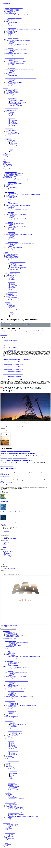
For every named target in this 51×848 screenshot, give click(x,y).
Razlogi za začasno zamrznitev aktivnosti (16, 63)
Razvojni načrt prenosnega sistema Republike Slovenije (10, 511)
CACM (11, 149)
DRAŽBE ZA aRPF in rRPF (16, 105)
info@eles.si (6, 531)
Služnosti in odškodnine (10, 25)
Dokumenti (7, 135)
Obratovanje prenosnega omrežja (11, 89)
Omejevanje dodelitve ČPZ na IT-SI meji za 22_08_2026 (13, 374)
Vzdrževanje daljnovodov (13, 38)
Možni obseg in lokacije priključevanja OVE (7, 556)
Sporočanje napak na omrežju (11, 31)
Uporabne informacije (7, 157)
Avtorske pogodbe (14, 810)
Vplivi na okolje (11, 64)
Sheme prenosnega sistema (13, 15)
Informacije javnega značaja (10, 806)
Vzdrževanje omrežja (9, 30)
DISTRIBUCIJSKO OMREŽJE (9, 11)
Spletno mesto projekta (7, 572)
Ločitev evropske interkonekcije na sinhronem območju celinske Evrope (18, 453)
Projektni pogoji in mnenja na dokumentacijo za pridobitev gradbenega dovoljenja (24, 29)
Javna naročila (8, 840)
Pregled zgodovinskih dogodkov (11, 805)
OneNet (4, 547)
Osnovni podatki (8, 782)
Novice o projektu (11, 66)
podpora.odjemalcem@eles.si (10, 538)
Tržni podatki (8, 138)
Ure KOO (10, 134)
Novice (9, 826)
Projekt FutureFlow (12, 124)
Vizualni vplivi (11, 24)
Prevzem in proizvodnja (10, 90)
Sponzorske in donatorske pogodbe (17, 809)
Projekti (4, 39)
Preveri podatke (3, 335)
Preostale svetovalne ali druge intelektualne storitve (20, 812)
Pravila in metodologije (12, 145)
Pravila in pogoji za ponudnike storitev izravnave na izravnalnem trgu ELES (16, 359)
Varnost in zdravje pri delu (13, 802)
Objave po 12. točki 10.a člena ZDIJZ (15, 807)
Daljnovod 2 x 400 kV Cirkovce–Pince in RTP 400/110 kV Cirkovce (19, 69)
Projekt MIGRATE (11, 125)
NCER (11, 151)
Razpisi (6, 843)
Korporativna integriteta (12, 787)
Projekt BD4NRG (11, 118)
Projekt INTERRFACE (12, 122)
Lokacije (9, 819)
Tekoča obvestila (11, 94)
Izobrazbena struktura (12, 800)
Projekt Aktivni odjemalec (13, 123)
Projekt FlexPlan (11, 121)
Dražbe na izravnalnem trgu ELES (15, 103)
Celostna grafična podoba (10, 828)
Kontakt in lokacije (9, 817)
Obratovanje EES (13, 144)
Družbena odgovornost (12, 797)
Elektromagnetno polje (12, 22)
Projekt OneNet (11, 115)
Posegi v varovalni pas (9, 26)
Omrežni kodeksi (11, 141)
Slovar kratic (10, 835)
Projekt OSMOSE (11, 114)
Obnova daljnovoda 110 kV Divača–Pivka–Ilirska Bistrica (16, 53)
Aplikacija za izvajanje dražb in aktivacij (18, 102)
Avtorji (6, 626)
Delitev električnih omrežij (7, 484)
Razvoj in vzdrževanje (7, 12)
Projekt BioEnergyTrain (12, 126)
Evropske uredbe (8, 139)
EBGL (11, 150)
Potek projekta (11, 42)
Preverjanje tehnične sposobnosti (16, 100)
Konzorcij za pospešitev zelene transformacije (17, 798)
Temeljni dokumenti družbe (13, 789)
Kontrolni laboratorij (9, 128)
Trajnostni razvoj (8, 794)
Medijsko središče (6, 154)
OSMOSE (5, 544)
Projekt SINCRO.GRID (10, 73)
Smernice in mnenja (12, 28)
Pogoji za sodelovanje (12, 99)
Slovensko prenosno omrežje (11, 5)
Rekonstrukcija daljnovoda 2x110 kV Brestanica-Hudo (16, 44)
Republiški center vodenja (10, 110)
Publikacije (7, 830)
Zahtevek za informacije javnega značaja (16, 814)
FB (3, 562)
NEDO (4, 543)
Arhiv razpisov (8, 844)
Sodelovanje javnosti (12, 65)
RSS (9, 109)
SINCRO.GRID (11, 112)
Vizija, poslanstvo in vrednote (11, 792)
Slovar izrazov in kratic (10, 833)
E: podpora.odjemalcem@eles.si (34, 324)
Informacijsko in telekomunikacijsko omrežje (14, 8)
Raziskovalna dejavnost (10, 822)
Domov (4, 1)
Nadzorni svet (10, 785)
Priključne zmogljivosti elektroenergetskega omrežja (18, 14)
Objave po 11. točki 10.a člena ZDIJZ (15, 808)
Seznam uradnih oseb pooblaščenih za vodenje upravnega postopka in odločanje (23, 816)
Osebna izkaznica (11, 783)
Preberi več (2, 322)
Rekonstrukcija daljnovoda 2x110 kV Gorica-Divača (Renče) (17, 40)
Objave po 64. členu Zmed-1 (13, 813)
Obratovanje (5, 88)
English (4, 159)
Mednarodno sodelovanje (10, 803)
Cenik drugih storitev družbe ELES (7, 554)
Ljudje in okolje (8, 21)
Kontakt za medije (9, 836)
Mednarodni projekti (9, 111)
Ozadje (9, 74)
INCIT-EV (5, 545)
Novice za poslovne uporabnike (11, 108)
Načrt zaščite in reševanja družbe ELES (8, 552)
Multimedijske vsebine (9, 829)
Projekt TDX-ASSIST (12, 120)
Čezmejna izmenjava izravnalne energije (18, 96)
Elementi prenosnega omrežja (11, 6)
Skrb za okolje (11, 796)
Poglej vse (2, 503)
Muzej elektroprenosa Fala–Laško (12, 9)
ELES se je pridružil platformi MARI (9, 347)
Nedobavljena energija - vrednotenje (15, 18)
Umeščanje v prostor (9, 19)
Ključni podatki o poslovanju (13, 786)
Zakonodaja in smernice (10, 32)
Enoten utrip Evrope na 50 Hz (8, 468)
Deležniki (10, 795)
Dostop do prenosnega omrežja (11, 92)
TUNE (6, 86)
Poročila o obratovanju (12, 132)
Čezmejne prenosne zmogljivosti (11, 91)
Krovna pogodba (13, 101)
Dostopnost (2, 626)
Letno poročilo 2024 (4, 501)
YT (3, 563)
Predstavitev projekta (12, 41)
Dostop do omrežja (14, 143)
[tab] (23, 423)
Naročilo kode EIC (9, 129)
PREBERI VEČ (4, 430)
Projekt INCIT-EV (11, 116)
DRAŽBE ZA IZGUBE (15, 106)
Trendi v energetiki (5, 476)
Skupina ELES (8, 793)
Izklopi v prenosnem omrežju (13, 133)
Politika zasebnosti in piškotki (6, 625)
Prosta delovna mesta (9, 838)
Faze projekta (10, 43)
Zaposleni (7, 799)
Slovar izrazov (11, 834)
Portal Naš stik (8, 832)
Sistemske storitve (9, 93)
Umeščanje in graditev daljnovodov (15, 34)
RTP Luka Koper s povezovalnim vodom (13, 82)
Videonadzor (14, 625)
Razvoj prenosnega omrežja (10, 13)
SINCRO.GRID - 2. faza (13, 76)
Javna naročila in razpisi (7, 156)
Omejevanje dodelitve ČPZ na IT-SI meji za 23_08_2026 (13, 364)
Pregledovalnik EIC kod (12, 130)
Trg (11, 142)
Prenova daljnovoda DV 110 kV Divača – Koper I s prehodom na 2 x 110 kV (20, 78)
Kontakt (9, 818)
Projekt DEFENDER (12, 119)
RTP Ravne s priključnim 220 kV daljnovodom (14, 58)
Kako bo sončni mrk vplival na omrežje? (10, 340)
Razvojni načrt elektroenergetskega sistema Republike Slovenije (15, 557)
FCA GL (12, 148)
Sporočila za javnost (12, 342)
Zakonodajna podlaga (12, 98)
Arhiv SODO (10, 815)
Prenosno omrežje (6, 3)
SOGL (11, 146)
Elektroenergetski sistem (10, 4)
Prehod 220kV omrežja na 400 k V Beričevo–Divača (15, 61)
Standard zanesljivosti (12, 16)
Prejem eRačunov (11, 790)
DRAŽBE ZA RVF (14, 104)
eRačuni (7, 820)
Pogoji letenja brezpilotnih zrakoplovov (13, 10)
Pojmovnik (7, 136)
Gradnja (7, 20)
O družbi (4, 153)
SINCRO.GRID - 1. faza (13, 75)
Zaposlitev (5, 155)
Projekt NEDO (11, 113)
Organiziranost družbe (12, 784)
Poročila (7, 131)
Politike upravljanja (12, 788)
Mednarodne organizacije (13, 804)
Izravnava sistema (11, 95)
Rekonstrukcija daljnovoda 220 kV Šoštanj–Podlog (15, 49)
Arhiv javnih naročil (9, 842)
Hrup (9, 23)
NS (3, 564)
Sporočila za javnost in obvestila (11, 824)
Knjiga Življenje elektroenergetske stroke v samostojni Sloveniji (16, 460)
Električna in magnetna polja (13, 35)
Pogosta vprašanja (9, 33)
